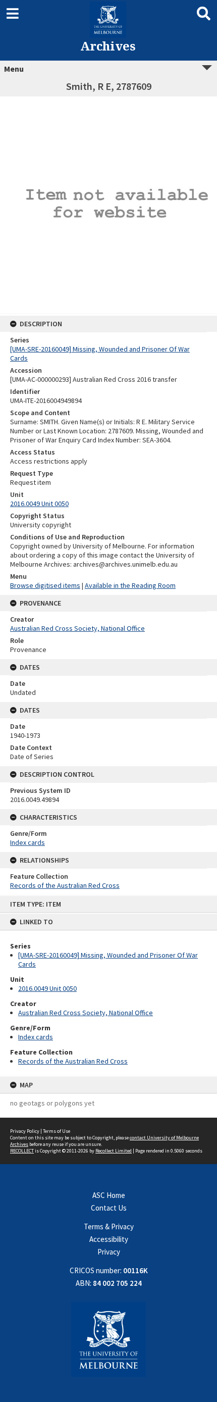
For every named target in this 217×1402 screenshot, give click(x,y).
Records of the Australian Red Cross (73, 1061)
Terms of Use (56, 1131)
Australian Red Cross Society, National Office (85, 1012)
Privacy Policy (24, 1131)
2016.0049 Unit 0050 (47, 988)
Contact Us (109, 1208)
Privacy (108, 1252)
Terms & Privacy (109, 1226)
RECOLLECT (22, 1150)
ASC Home (108, 1195)
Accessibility (108, 1239)
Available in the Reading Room (130, 585)
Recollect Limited (113, 1150)
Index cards (35, 1036)
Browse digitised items (45, 585)
